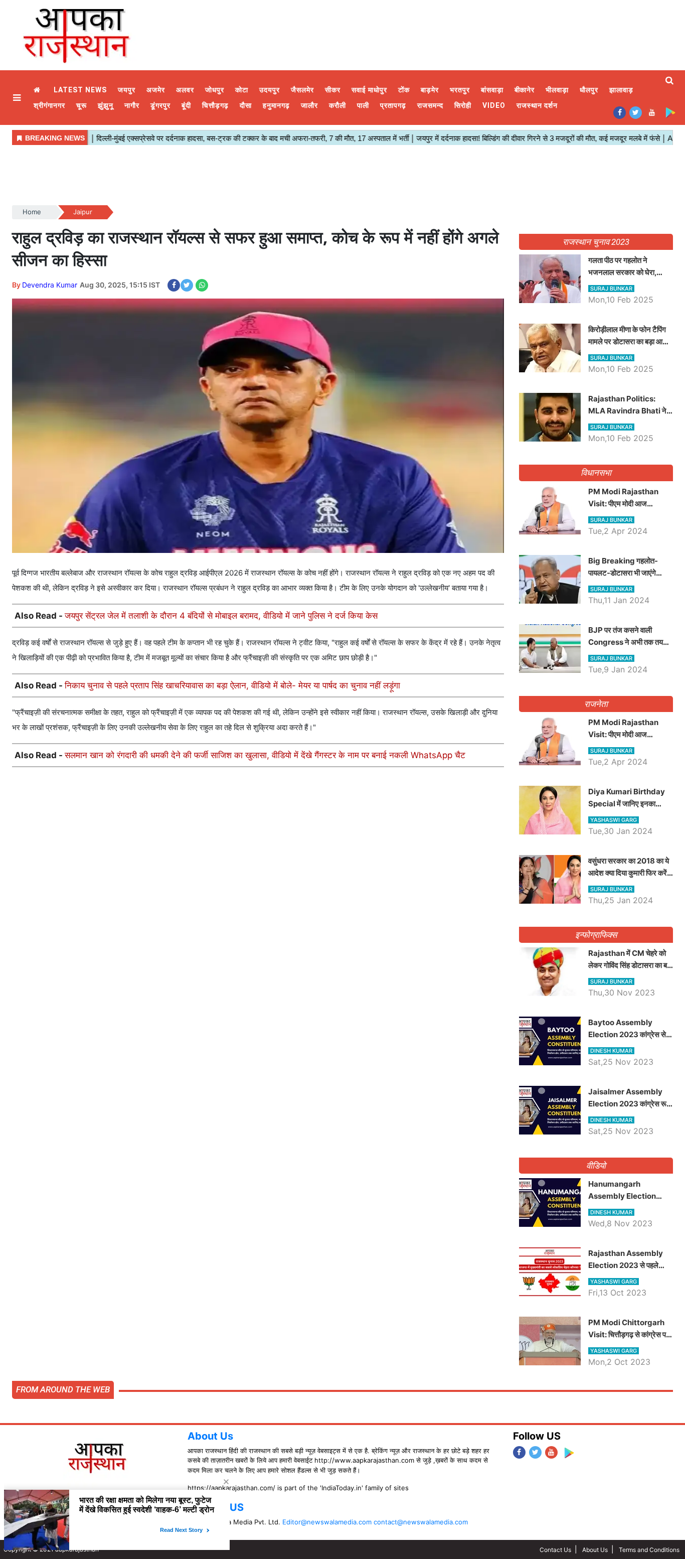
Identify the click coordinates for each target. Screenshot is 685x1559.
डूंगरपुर (160, 105)
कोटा (241, 90)
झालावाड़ (621, 90)
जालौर (309, 105)
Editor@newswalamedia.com (327, 1522)
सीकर (332, 90)
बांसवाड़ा (492, 90)
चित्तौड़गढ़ (215, 105)
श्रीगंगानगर (49, 105)
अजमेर (155, 90)
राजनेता (596, 704)
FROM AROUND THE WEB (63, 1389)
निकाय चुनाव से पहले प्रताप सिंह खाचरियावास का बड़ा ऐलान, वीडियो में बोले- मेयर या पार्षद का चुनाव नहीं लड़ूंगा (232, 685)
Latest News (80, 90)
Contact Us (555, 1549)
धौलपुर (589, 90)
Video (493, 105)
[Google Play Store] (670, 112)
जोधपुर (214, 90)
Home (38, 90)
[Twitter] (635, 112)
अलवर (185, 90)
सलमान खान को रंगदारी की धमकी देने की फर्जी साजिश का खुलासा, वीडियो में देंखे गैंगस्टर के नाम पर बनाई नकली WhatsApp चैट (265, 755)
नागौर (131, 105)
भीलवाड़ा (557, 90)
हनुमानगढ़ (276, 105)
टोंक (404, 90)
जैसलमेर (302, 90)
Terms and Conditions (649, 1549)
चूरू (81, 105)
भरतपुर (460, 90)
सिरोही (462, 105)
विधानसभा (596, 473)
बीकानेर (525, 90)
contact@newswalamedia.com (421, 1522)
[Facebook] (619, 112)
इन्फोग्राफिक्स (596, 935)
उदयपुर (269, 90)
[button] (18, 97)
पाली (363, 105)
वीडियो (596, 1166)
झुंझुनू (105, 105)
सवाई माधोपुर (369, 90)
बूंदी (186, 105)
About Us (210, 1436)
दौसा (246, 105)
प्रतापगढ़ (393, 105)
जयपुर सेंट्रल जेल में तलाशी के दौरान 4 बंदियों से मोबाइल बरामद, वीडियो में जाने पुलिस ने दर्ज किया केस (221, 616)
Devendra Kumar (49, 284)
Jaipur (82, 212)
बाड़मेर (430, 90)
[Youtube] (651, 112)
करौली (337, 105)
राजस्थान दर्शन (537, 105)
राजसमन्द (430, 105)
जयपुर (126, 90)
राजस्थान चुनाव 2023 (596, 242)
